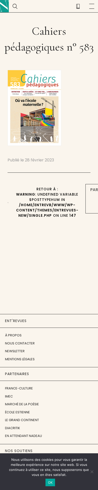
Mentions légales (20, 359)
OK (50, 482)
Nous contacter (20, 343)
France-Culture (19, 388)
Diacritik (12, 428)
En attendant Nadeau (23, 435)
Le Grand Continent (22, 420)
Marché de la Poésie (22, 404)
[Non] (91, 471)
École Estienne (17, 412)
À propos (13, 335)
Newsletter (15, 351)
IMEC (9, 396)
